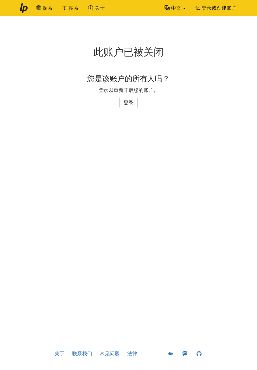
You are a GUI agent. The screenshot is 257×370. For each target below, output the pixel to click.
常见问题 (110, 353)
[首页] (23, 8)
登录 (128, 102)
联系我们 (82, 353)
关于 (60, 353)
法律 (132, 353)
